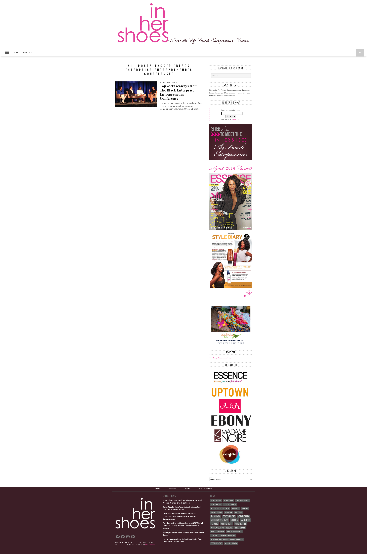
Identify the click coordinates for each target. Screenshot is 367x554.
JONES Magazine (240, 524)
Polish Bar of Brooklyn (220, 508)
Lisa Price (238, 512)
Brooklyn (228, 512)
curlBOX (214, 535)
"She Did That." (226, 524)
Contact (28, 53)
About (157, 489)
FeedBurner (236, 119)
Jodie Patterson (229, 504)
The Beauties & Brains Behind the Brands (227, 539)
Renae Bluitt (216, 500)
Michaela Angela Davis (219, 520)
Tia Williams (215, 516)
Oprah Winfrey (216, 543)
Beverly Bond (240, 527)
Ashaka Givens (216, 512)
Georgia (245, 508)
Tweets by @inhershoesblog (220, 357)
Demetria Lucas (229, 516)
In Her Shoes (216, 504)
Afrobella (234, 520)
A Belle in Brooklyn (234, 531)
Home (16, 53)
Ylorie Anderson (217, 527)
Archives (212, 476)
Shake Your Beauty (227, 535)
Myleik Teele (245, 520)
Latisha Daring (243, 516)
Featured (214, 524)
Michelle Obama (231, 543)
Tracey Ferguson (217, 531)
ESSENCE (229, 527)
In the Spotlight (205, 489)
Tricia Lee (235, 508)
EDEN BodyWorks (242, 500)
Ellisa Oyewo (228, 500)
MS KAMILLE (150, 545)
